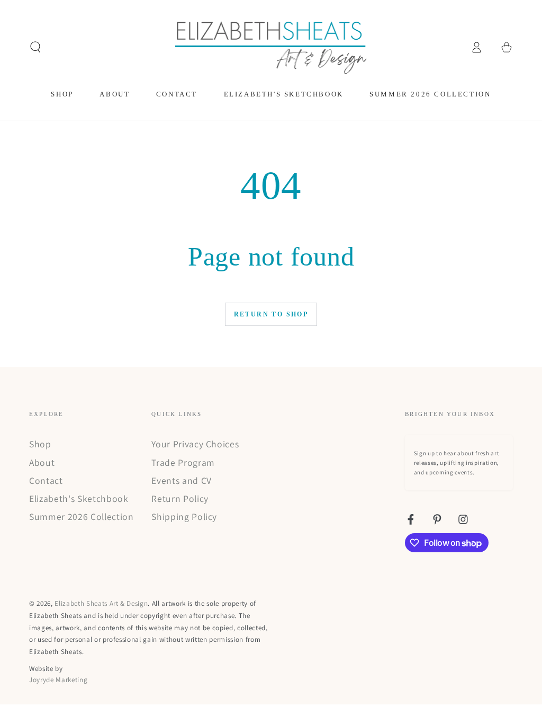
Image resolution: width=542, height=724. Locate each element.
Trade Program (183, 462)
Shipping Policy (184, 516)
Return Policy (180, 498)
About (42, 462)
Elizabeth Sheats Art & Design (101, 603)
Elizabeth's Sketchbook (79, 498)
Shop (40, 444)
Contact (46, 480)
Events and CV (181, 480)
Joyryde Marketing (58, 679)
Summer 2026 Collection (81, 516)
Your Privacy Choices (195, 444)
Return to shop (271, 314)
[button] (36, 47)
